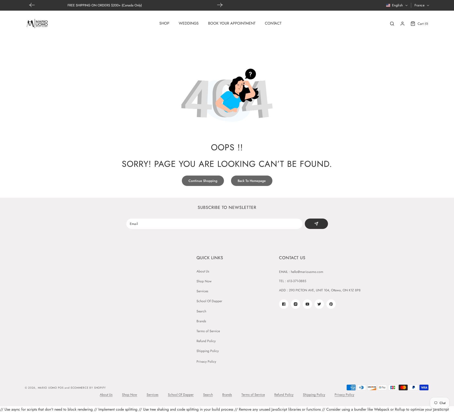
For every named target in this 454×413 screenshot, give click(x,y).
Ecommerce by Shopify (88, 388)
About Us (202, 271)
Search (201, 311)
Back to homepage (252, 180)
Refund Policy (206, 341)
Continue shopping (202, 180)
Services (202, 291)
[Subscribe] (316, 224)
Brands (201, 321)
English (397, 5)
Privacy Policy (206, 361)
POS (60, 388)
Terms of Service (208, 331)
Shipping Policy (207, 350)
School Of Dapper (209, 301)
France (419, 5)
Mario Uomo (47, 388)
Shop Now (204, 281)
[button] (220, 5)
